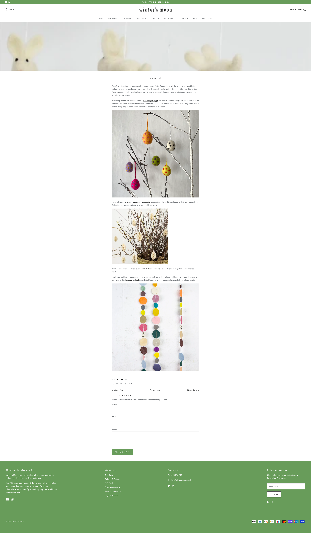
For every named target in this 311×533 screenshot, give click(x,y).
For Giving (113, 18)
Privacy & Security (112, 487)
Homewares (142, 18)
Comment (116, 429)
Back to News (155, 390)
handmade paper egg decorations (138, 202)
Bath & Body (169, 18)
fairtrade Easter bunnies (150, 268)
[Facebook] (6, 2)
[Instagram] (9, 2)
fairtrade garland (132, 280)
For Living (127, 18)
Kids (195, 18)
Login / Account (111, 495)
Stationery (183, 18)
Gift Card (109, 483)
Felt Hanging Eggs (150, 100)
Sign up (274, 494)
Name (114, 404)
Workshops (207, 18)
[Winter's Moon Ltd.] (155, 9)
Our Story (109, 475)
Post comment (122, 452)
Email (114, 416)
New (101, 18)
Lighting (155, 18)
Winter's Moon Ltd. (18, 521)
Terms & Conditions (113, 491)
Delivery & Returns (112, 479)
